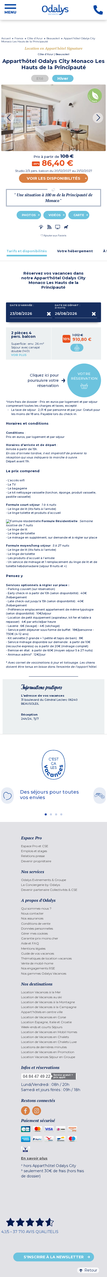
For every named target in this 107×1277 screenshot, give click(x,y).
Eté (39, 78)
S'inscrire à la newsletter (54, 1257)
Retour (90, 1270)
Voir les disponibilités (53, 178)
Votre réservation (84, 376)
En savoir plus (34, 1158)
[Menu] (10, 10)
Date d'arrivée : (22, 305)
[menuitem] (53, 846)
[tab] (26, 251)
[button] (53, 235)
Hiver (62, 78)
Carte (78, 215)
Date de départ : (67, 306)
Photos (29, 215)
